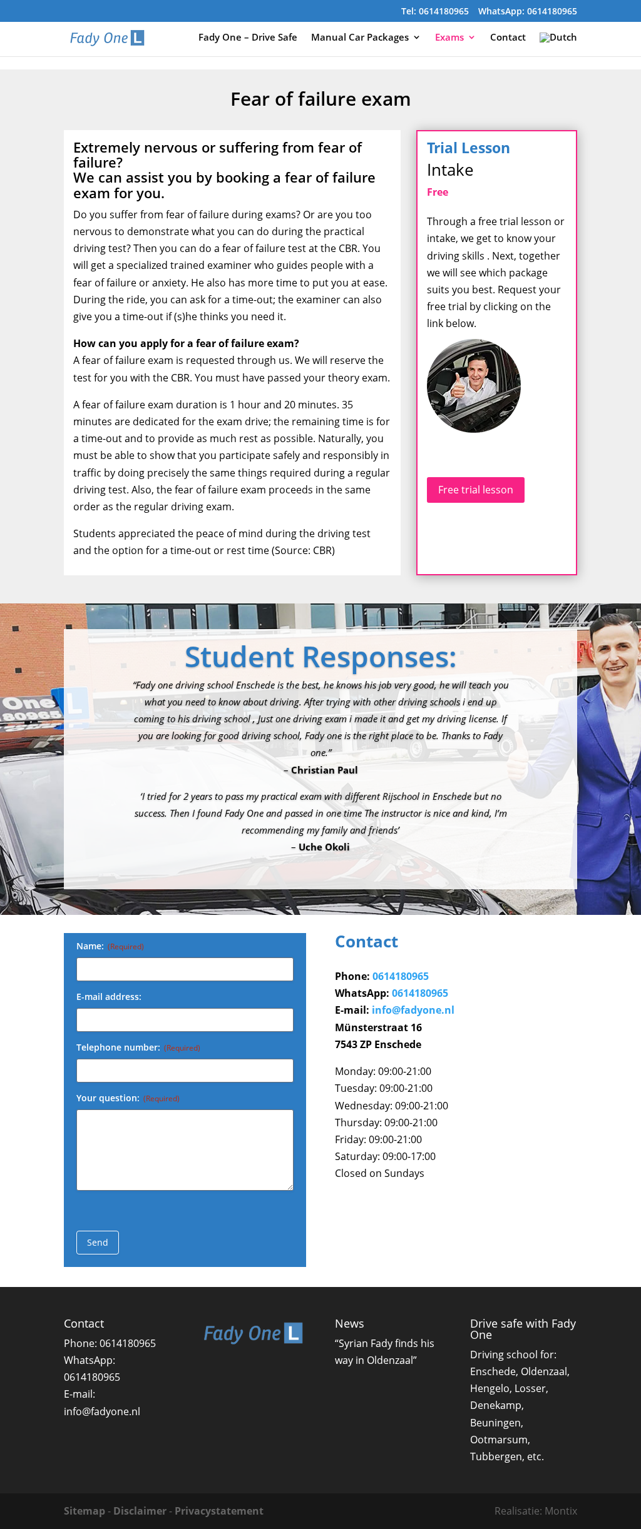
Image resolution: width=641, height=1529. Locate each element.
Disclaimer (140, 1511)
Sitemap (84, 1511)
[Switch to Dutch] (558, 44)
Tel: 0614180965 (435, 12)
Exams (449, 38)
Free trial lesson (475, 490)
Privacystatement (219, 1511)
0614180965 (400, 976)
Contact (508, 38)
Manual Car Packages (360, 38)
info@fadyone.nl (413, 1010)
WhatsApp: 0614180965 (527, 12)
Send (97, 1242)
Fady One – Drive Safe (247, 38)
